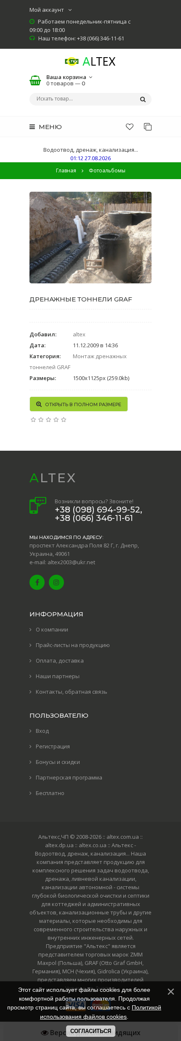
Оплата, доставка (60, 660)
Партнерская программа (69, 777)
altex (79, 334)
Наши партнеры (58, 676)
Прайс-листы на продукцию (73, 645)
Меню (49, 127)
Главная (66, 170)
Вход (42, 731)
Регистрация (53, 746)
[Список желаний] (129, 127)
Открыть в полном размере (82, 404)
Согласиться (90, 1031)
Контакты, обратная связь (71, 691)
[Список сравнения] (148, 127)
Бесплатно (50, 793)
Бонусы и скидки (58, 762)
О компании (52, 629)
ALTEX (53, 478)
